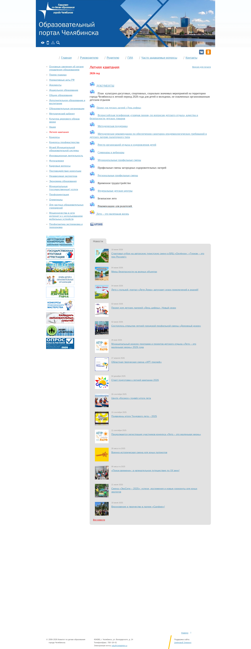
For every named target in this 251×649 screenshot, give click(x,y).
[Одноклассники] (208, 52)
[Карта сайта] (52, 42)
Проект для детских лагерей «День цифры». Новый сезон (143, 307)
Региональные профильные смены (118, 175)
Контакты (191, 57)
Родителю (113, 57)
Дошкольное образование (63, 90)
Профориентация (59, 194)
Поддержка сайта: (182, 639)
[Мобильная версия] (47, 42)
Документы (55, 85)
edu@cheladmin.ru (119, 646)
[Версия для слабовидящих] (42, 42)
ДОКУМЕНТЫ (105, 85)
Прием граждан (58, 74)
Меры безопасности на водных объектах (134, 271)
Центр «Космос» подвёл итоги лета (131, 398)
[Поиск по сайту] (58, 42)
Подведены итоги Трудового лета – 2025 (134, 416)
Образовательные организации (66, 108)
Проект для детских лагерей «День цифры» (119, 107)
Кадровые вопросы (60, 165)
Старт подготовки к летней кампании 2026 (135, 380)
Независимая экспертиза (63, 176)
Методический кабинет (62, 113)
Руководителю (89, 57)
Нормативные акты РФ (62, 79)
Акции (52, 127)
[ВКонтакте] (201, 52)
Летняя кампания (59, 132)
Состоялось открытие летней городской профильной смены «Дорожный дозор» (156, 325)
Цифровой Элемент (182, 642)
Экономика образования (63, 181)
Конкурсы (54, 137)
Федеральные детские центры (115, 190)
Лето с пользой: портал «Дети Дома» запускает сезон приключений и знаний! (154, 289)
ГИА (130, 57)
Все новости (99, 520)
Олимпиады (56, 199)
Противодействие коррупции (65, 171)
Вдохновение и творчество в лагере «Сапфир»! (138, 506)
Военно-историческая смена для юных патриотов (139, 452)
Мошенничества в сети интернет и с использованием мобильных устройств (66, 216)
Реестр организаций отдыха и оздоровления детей (127, 144)
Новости (98, 241)
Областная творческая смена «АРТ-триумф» (136, 362)
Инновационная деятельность (66, 155)
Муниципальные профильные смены (119, 160)
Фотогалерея (56, 160)
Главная (66, 57)
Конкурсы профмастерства (64, 142)
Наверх (184, 633)
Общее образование (60, 95)
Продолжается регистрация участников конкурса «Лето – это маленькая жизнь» (156, 434)
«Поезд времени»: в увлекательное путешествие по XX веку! (145, 470)
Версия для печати (201, 67)
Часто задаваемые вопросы (159, 57)
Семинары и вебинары (111, 152)
